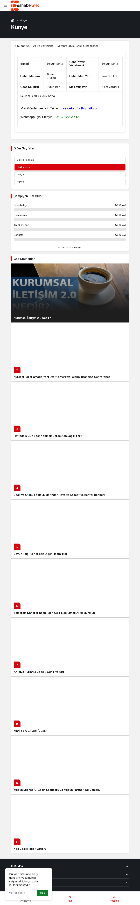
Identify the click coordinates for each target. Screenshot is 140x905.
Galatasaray (20, 215)
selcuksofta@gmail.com (81, 108)
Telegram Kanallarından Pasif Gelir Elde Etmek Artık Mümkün (54, 613)
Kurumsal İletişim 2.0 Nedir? (32, 318)
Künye (20, 181)
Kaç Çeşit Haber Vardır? (30, 848)
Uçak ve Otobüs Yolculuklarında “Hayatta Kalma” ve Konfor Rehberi (59, 495)
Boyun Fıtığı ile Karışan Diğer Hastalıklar (40, 554)
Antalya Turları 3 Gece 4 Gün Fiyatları (39, 671)
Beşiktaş (18, 234)
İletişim (20, 174)
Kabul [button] (42, 893)
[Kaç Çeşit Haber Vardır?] (70, 823)
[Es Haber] (24, 5)
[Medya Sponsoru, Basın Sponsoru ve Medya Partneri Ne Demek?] (70, 764)
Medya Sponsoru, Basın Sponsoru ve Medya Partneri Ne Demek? (57, 789)
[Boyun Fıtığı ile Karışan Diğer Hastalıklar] (70, 528)
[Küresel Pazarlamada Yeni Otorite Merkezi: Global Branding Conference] (70, 351)
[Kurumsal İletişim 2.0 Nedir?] (70, 292)
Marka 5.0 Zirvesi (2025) (30, 730)
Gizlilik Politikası (25, 159)
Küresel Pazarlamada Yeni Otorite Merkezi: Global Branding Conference (62, 377)
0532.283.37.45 (68, 117)
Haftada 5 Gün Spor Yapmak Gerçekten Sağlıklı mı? (48, 436)
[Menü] (5, 5)
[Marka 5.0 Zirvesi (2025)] (70, 705)
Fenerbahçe (20, 205)
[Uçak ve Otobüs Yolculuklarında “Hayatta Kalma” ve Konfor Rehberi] (70, 469)
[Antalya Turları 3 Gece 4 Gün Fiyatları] (70, 646)
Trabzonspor (21, 224)
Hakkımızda (23, 167)
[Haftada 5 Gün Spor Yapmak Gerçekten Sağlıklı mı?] (70, 410)
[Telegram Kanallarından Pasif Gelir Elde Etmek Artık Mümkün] (70, 587)
